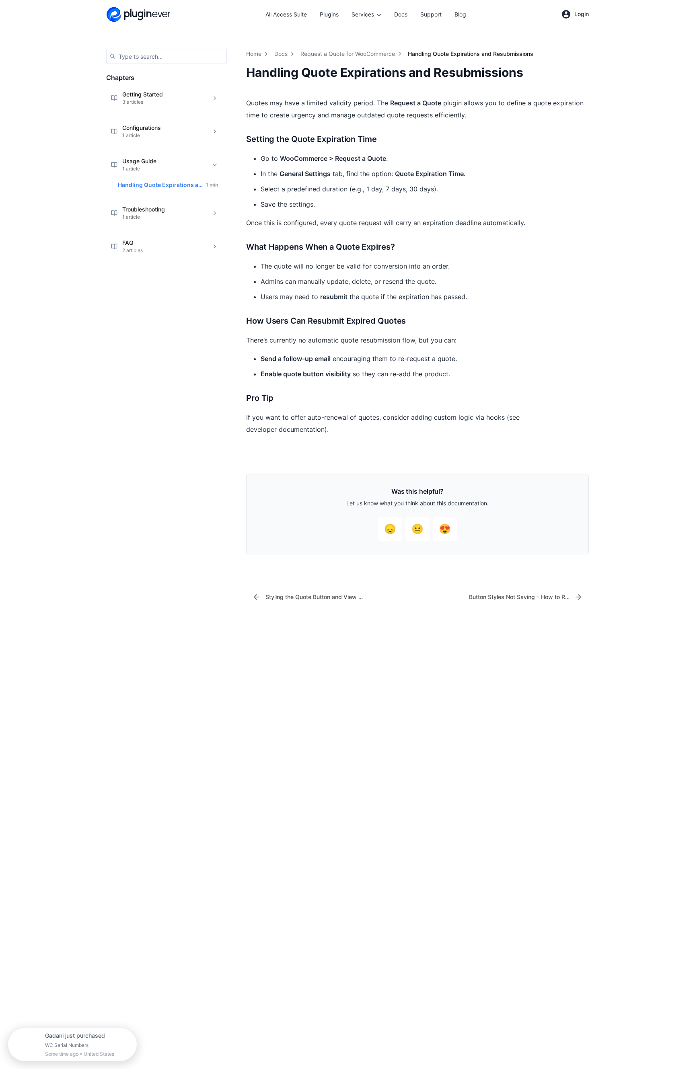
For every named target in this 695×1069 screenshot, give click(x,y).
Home (253, 53)
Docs (281, 53)
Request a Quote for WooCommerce (347, 53)
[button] (166, 56)
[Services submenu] (378, 14)
